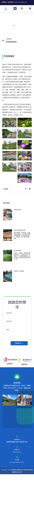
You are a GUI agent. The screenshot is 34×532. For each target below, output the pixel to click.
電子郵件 (9, 321)
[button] (15, 8)
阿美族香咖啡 (17, 209)
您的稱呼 (9, 313)
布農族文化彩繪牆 (19, 271)
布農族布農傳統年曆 (19, 230)
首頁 (14, 25)
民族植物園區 (17, 250)
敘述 (7, 329)
